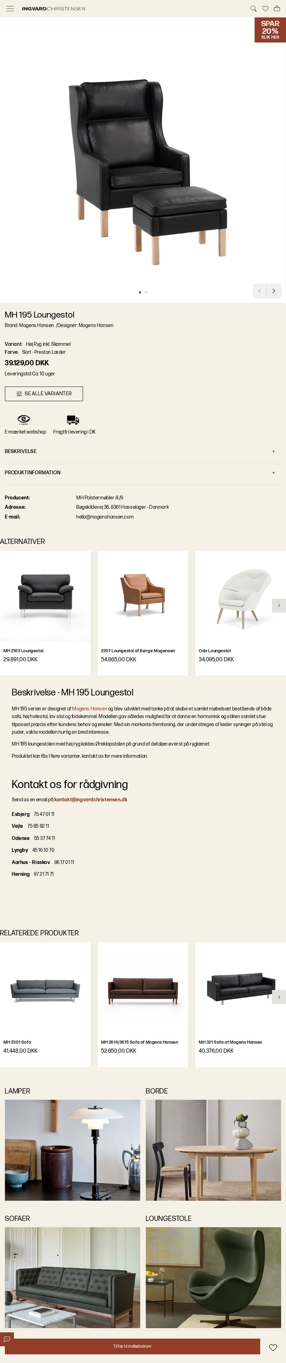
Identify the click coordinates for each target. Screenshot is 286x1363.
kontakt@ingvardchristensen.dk (90, 800)
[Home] (131, 8)
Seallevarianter (48, 394)
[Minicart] (277, 9)
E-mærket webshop (25, 432)
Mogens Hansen (89, 709)
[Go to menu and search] (10, 8)
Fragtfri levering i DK (74, 432)
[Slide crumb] (140, 292)
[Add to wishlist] (273, 1347)
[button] (143, 160)
